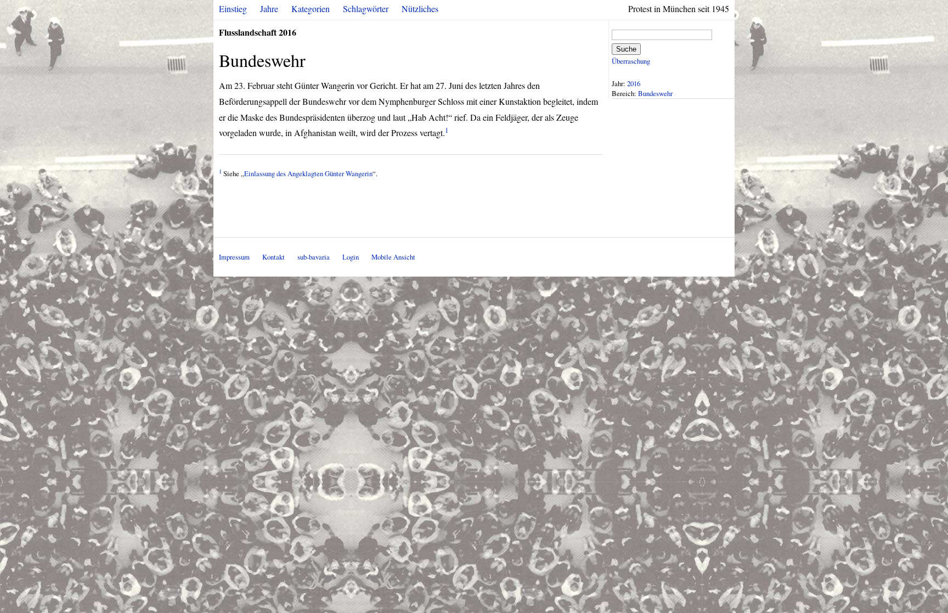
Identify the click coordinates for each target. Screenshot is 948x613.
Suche (626, 49)
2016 (633, 83)
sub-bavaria (313, 257)
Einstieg (233, 8)
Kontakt (273, 257)
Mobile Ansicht (393, 257)
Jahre (269, 8)
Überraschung (631, 61)
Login (350, 257)
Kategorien (310, 8)
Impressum (234, 257)
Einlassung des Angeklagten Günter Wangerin (308, 173)
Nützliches (420, 8)
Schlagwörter (365, 8)
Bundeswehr (655, 93)
